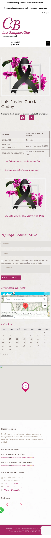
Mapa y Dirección (12, 490)
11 (17, 339)
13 (31, 339)
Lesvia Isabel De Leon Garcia (21, 169)
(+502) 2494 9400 (11, 484)
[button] (25, 387)
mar (5, 354)
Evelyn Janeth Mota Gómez (13, 454)
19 (24, 343)
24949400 (15, 42)
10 (10, 339)
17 (10, 343)
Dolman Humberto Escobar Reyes (16, 462)
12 (24, 339)
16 (3, 343)
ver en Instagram (27, 514)
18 (17, 343)
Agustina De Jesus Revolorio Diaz (24, 215)
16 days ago (5, 457)
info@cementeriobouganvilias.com (18, 487)
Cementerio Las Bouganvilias (20, 457)
